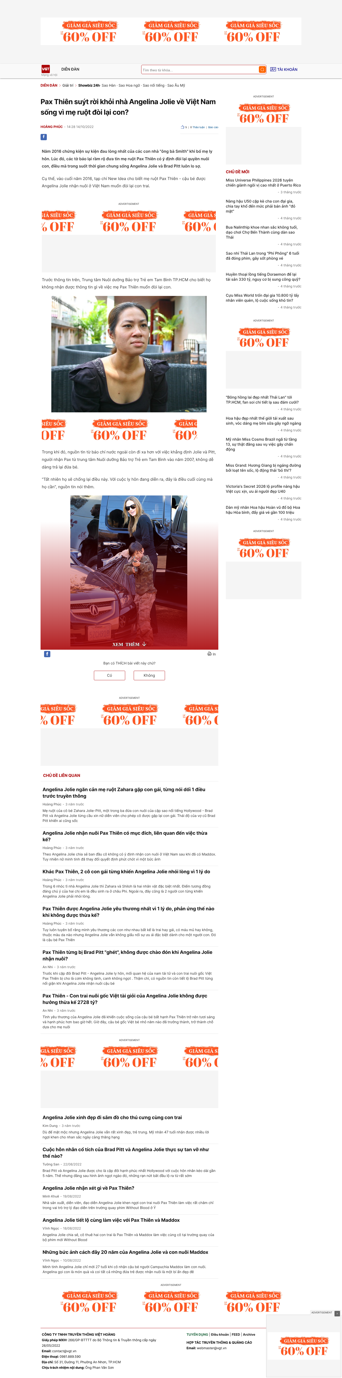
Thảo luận (197, 127)
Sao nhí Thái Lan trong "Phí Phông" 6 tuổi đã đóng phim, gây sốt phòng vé (263, 259)
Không (149, 675)
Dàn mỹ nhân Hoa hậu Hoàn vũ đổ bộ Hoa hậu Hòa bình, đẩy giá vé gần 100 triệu (263, 513)
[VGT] (46, 69)
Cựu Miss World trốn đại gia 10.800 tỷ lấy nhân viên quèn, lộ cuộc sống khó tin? (263, 301)
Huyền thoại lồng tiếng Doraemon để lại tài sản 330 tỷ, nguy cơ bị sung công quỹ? (263, 280)
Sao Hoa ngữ (129, 85)
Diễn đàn (70, 69)
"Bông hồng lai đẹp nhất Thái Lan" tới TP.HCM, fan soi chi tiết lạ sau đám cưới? (263, 403)
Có (109, 675)
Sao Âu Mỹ (176, 85)
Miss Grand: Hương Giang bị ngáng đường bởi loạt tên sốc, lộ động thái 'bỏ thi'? (263, 471)
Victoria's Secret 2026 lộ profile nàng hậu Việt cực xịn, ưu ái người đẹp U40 (263, 492)
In (214, 654)
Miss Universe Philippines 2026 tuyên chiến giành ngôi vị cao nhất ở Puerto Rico (263, 186)
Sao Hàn (109, 85)
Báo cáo (213, 127)
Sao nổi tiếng (153, 85)
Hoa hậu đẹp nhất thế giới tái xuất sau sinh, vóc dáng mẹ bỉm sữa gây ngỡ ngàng (263, 424)
